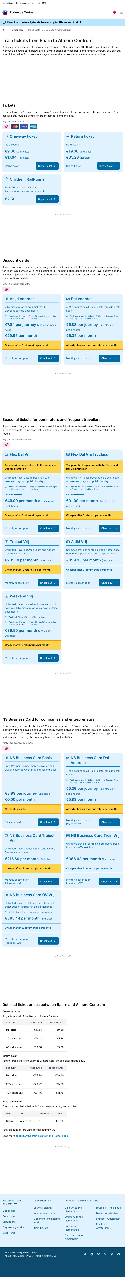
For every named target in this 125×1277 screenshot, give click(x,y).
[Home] (4, 30)
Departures (8, 1216)
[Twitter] (85, 1254)
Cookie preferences (46, 1256)
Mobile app (8, 1210)
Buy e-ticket (45, 165)
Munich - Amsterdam (108, 1218)
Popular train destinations (81, 1200)
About (8, 1256)
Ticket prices (16, 30)
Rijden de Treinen (28, 1252)
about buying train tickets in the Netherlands (42, 1135)
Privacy (30, 1256)
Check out (46, 358)
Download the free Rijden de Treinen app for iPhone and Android (44, 22)
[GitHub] (118, 1254)
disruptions (7, 3)
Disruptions (9, 1221)
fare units (27, 1129)
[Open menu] (121, 12)
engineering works (24, 3)
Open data (18, 1256)
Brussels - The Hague (108, 1207)
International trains (44, 1213)
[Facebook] (91, 1254)
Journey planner (43, 1207)
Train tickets (41, 1227)
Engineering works (13, 1227)
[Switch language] (114, 12)
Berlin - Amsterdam (107, 1213)
